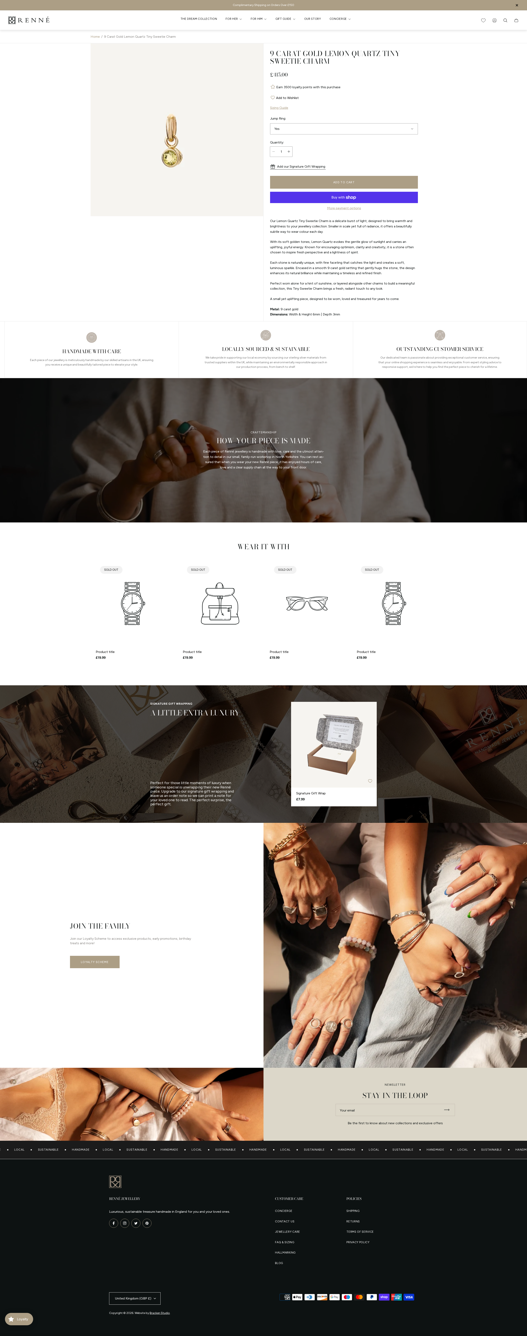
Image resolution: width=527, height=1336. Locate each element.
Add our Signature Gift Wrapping (301, 166)
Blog (279, 1263)
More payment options (344, 208)
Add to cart (344, 182)
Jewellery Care (287, 1231)
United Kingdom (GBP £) (133, 1298)
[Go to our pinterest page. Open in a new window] (147, 1223)
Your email (347, 1110)
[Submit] (449, 1110)
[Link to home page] (115, 1182)
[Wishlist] (483, 20)
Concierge (283, 1211)
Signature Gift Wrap (311, 793)
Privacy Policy (358, 1242)
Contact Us (284, 1221)
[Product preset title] (133, 603)
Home (95, 37)
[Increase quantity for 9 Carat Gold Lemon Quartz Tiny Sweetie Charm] (288, 152)
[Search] (505, 20)
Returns (353, 1221)
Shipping (352, 1211)
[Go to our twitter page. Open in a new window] (135, 1223)
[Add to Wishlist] (370, 781)
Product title (105, 652)
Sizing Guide (279, 108)
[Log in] (494, 20)
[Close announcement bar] (517, 5)
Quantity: (277, 142)
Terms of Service (360, 1231)
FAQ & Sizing (284, 1242)
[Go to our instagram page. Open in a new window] (124, 1223)
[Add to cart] (367, 711)
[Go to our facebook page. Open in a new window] (113, 1223)
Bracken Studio (160, 1313)
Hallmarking (285, 1252)
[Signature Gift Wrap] (334, 745)
